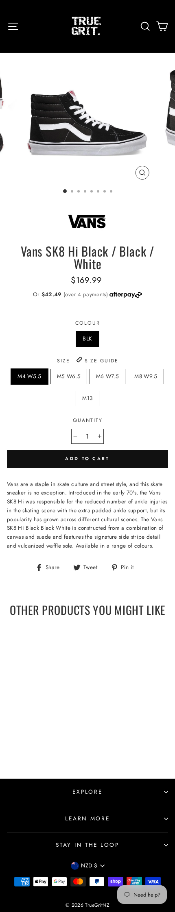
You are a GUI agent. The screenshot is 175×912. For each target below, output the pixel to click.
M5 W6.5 (69, 376)
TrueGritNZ (97, 905)
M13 (87, 398)
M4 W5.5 (29, 376)
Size (87, 360)
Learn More (87, 818)
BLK (87, 338)
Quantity (88, 420)
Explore (87, 792)
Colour (87, 323)
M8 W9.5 (145, 376)
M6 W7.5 (107, 376)
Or (71, 294)
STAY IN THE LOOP (87, 845)
